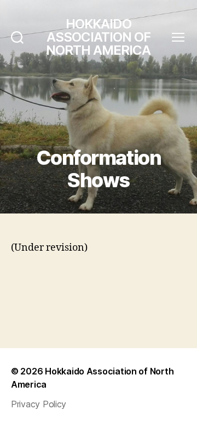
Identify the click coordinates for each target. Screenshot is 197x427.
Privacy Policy (38, 404)
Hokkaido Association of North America (98, 37)
